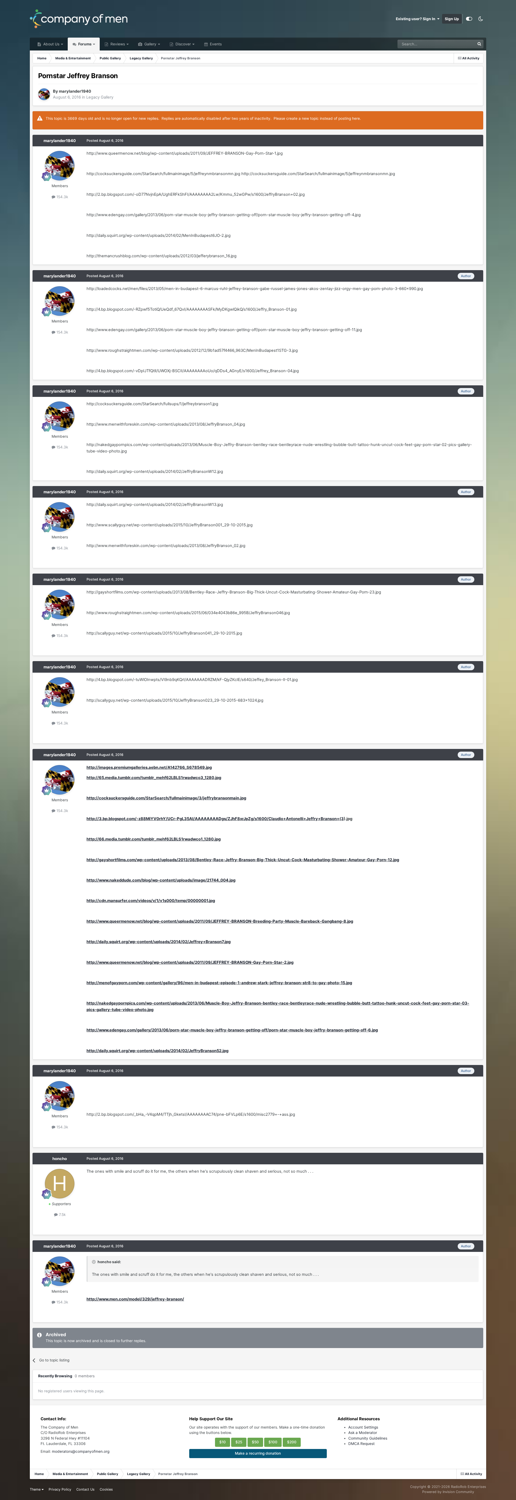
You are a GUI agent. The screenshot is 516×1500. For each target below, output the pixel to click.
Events (215, 44)
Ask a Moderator (362, 1432)
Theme (36, 1489)
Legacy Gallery (99, 97)
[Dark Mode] (480, 19)
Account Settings (363, 1427)
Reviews (117, 44)
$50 (255, 1442)
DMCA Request (361, 1443)
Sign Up (452, 19)
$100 (272, 1442)
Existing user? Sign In (416, 19)
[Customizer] (469, 19)
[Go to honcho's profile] (59, 1183)
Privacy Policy (60, 1489)
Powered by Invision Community (448, 1492)
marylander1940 (75, 91)
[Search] (479, 44)
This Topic (459, 44)
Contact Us (85, 1489)
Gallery (149, 44)
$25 (238, 1442)
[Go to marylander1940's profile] (44, 94)
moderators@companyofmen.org (80, 1451)
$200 (291, 1442)
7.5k (62, 1214)
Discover (182, 44)
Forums (84, 44)
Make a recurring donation (258, 1453)
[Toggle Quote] (94, 1262)
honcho (59, 1158)
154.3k (61, 197)
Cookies (106, 1489)
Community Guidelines (367, 1438)
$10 (222, 1442)
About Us (50, 44)
